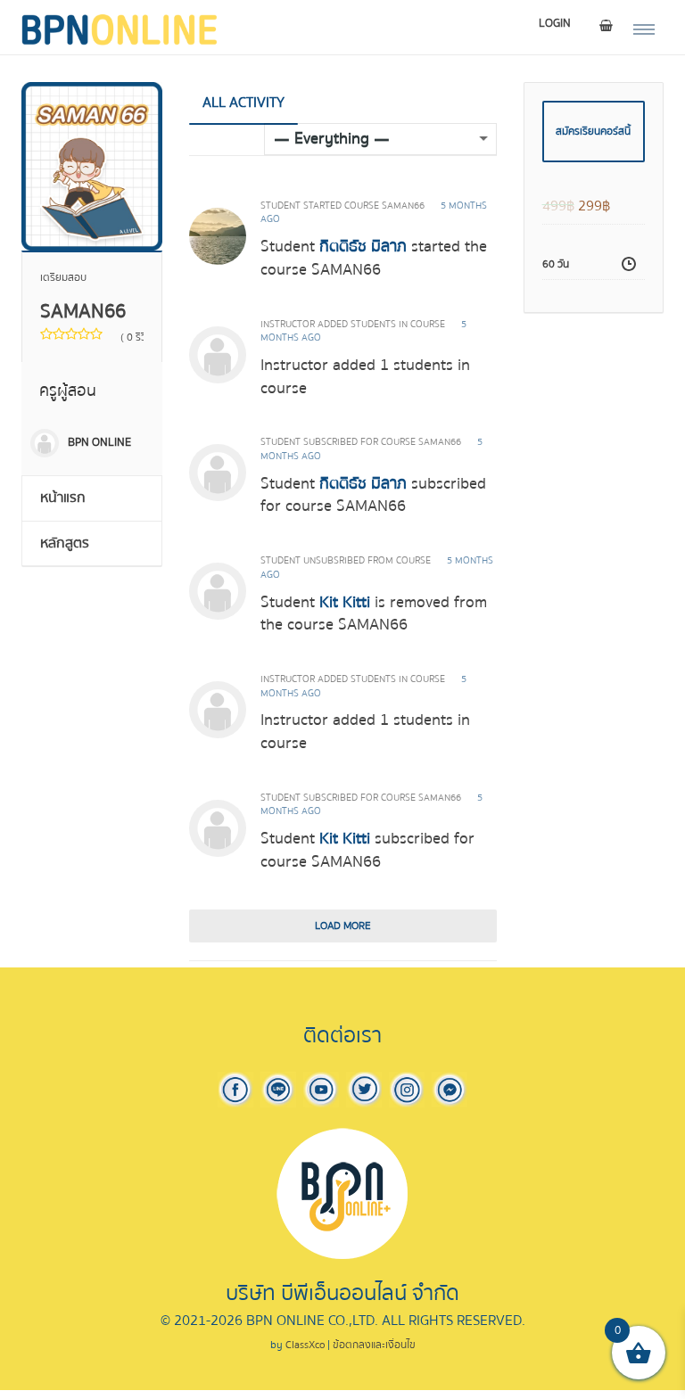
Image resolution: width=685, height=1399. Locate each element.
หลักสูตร (64, 543)
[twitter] (364, 1089)
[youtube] (321, 1089)
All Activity (243, 102)
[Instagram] (406, 1089)
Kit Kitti (344, 602)
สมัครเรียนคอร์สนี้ (593, 131)
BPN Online (99, 442)
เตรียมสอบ (63, 277)
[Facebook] (235, 1089)
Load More (343, 926)
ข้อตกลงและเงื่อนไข (374, 1345)
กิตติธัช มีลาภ (363, 246)
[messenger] (449, 1089)
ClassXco (305, 1345)
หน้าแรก (63, 497)
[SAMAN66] (91, 165)
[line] (278, 1089)
